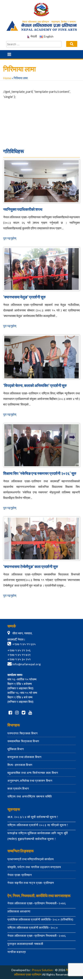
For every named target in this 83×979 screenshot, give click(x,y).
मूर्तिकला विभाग (15, 749)
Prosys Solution (42, 970)
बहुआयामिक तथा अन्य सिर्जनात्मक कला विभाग (32, 772)
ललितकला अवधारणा (18, 911)
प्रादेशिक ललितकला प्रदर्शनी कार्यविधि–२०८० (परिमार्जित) (40, 919)
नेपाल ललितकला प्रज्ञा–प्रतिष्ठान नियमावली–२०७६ (36, 903)
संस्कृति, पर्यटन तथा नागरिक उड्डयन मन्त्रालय (34, 867)
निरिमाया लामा (41, 139)
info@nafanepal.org (26, 664)
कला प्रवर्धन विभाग (18, 788)
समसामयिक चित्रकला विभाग (23, 741)
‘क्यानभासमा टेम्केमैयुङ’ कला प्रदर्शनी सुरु (30, 566)
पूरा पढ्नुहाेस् (9, 238)
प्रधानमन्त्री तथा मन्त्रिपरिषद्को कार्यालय (30, 859)
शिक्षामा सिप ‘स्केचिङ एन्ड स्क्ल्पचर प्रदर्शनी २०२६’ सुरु (39, 473)
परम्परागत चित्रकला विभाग (22, 733)
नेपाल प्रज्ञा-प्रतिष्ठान (19, 875)
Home (7, 78)
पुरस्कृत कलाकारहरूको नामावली (25, 944)
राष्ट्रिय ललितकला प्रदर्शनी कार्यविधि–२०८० (32, 927)
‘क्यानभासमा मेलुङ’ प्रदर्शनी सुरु (24, 297)
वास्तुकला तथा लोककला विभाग (24, 757)
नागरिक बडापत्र (16, 952)
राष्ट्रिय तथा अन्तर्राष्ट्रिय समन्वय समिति (29, 796)
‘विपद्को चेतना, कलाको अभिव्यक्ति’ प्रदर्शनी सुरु (35, 385)
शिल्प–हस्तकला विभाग (19, 765)
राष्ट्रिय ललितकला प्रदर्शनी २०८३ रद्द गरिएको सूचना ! (37, 825)
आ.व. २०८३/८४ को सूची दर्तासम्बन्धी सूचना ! (32, 817)
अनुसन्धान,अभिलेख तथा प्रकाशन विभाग (29, 780)
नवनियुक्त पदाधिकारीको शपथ (22, 209)
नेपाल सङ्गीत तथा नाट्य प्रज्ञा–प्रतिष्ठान (30, 883)
